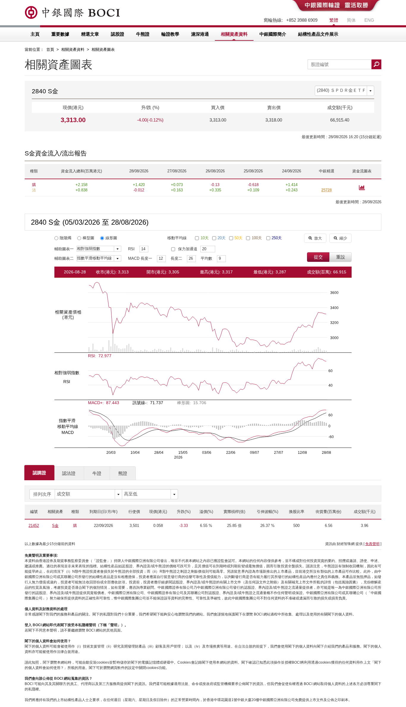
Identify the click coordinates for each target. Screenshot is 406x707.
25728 (326, 190)
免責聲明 (372, 544)
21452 (34, 525)
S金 (55, 525)
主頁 (35, 34)
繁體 (333, 20)
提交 (318, 256)
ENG (369, 20)
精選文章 (90, 34)
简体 (351, 20)
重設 (340, 256)
